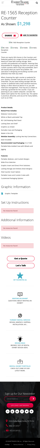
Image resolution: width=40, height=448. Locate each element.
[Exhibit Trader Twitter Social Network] (27, 411)
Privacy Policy (31, 444)
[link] (3, 2)
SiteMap (7, 444)
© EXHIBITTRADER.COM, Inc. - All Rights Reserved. (20, 441)
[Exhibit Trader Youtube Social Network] (12, 411)
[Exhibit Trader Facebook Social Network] (22, 411)
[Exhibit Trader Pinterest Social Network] (31, 411)
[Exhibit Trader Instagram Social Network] (8, 411)
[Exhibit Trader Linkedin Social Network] (17, 411)
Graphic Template (11, 193)
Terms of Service (18, 444)
